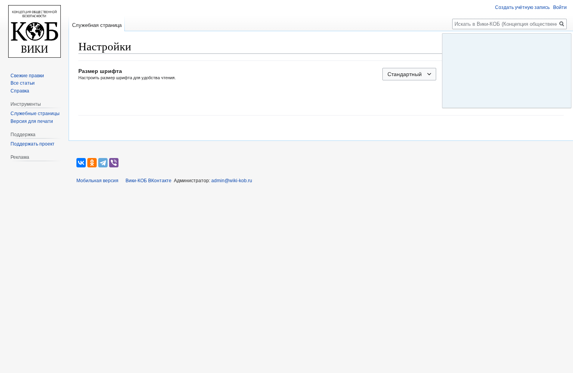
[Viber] (113, 162)
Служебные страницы (35, 113)
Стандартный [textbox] (404, 74)
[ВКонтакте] (81, 162)
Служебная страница (97, 25)
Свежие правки (27, 75)
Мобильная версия (97, 180)
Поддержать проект (33, 144)
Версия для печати (32, 121)
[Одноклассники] (92, 162)
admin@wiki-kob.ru (231, 180)
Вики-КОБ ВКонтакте (149, 180)
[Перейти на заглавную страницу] (34, 31)
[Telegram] (103, 162)
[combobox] (409, 74)
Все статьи (23, 83)
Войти (560, 7)
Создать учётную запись (522, 7)
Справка (20, 91)
